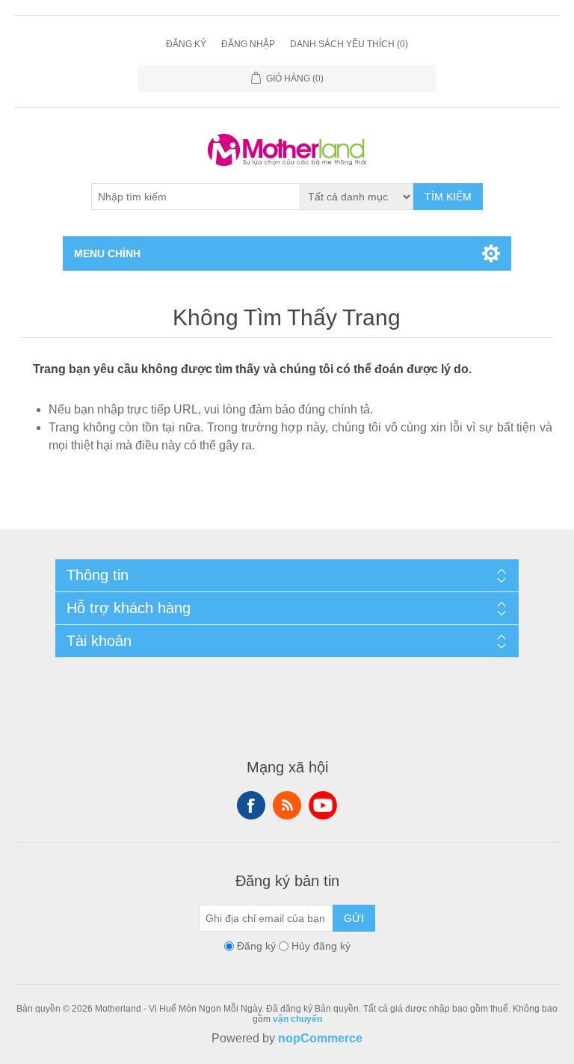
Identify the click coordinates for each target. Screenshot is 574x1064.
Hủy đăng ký (321, 946)
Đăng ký (186, 44)
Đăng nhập (248, 44)
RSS (287, 805)
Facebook (251, 805)
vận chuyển (297, 1019)
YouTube (323, 805)
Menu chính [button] (107, 253)
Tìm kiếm (448, 197)
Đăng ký (256, 946)
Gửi (354, 918)
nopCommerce (320, 1038)
